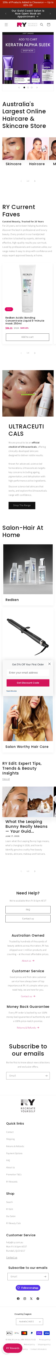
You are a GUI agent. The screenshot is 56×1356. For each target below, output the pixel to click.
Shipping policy (44, 1344)
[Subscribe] (46, 1075)
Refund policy (29, 1344)
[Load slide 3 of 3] (32, 87)
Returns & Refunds (15, 1146)
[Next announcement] (50, 13)
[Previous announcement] (5, 13)
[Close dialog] (49, 663)
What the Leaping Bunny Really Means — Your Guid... (26, 826)
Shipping (10, 1139)
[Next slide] (37, 87)
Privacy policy (44, 1339)
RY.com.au (16, 1339)
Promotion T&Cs (13, 1174)
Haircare (37, 164)
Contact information (39, 1349)
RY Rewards (12, 1181)
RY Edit (9, 1209)
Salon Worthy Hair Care (27, 747)
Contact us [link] (26, 996)
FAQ (28, 909)
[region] (28, 4)
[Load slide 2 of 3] (28, 87)
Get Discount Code (28, 682)
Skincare (13, 164)
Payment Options (14, 1153)
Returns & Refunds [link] (26, 1027)
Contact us (28, 918)
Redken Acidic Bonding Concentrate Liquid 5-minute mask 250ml (24, 320)
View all (6, 779)
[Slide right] (34, 181)
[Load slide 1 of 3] (24, 87)
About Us (10, 1167)
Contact (10, 1132)
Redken (12, 600)
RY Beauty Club (13, 1223)
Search (9, 1202)
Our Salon (10, 1216)
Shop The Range (22, 505)
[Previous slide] (19, 87)
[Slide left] (21, 181)
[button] (6, 24)
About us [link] (26, 960)
